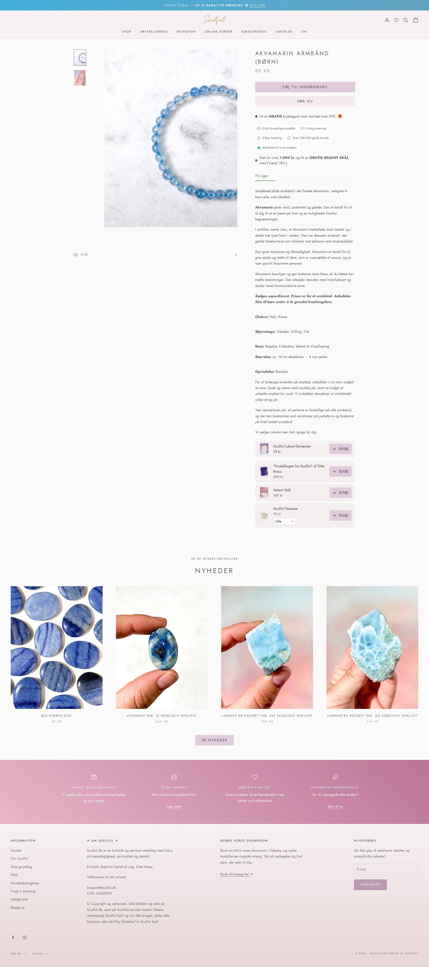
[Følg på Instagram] (24, 937)
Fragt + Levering (23, 891)
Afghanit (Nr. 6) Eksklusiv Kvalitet (162, 716)
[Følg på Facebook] (13, 937)
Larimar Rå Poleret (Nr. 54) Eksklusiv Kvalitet (267, 716)
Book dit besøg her (235, 874)
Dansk (38, 953)
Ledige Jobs (19, 899)
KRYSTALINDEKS (154, 32)
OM (304, 32)
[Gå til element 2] (80, 78)
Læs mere (174, 806)
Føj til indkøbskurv (305, 86)
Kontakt (16, 850)
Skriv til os (335, 806)
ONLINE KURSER (219, 32)
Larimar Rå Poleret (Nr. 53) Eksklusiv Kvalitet (372, 716)
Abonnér (370, 884)
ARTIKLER (284, 32)
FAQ (14, 874)
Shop (127, 32)
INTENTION (186, 32)
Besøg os (17, 907)
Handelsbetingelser (25, 883)
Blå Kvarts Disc (56, 716)
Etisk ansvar (174, 787)
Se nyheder (214, 740)
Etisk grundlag (21, 866)
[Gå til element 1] (80, 57)
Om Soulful (19, 858)
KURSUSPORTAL (255, 32)
